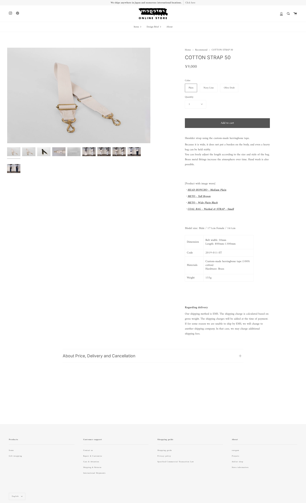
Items (11, 450)
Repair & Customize (92, 456)
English (15, 496)
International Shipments (94, 473)
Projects (235, 456)
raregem (235, 450)
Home (188, 50)
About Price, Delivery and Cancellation (99, 355)
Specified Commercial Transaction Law (175, 461)
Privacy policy (164, 456)
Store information (240, 467)
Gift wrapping (15, 456)
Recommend (201, 50)
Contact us (88, 450)
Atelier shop (237, 461)
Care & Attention (91, 461)
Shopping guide (164, 450)
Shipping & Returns (92, 467)
